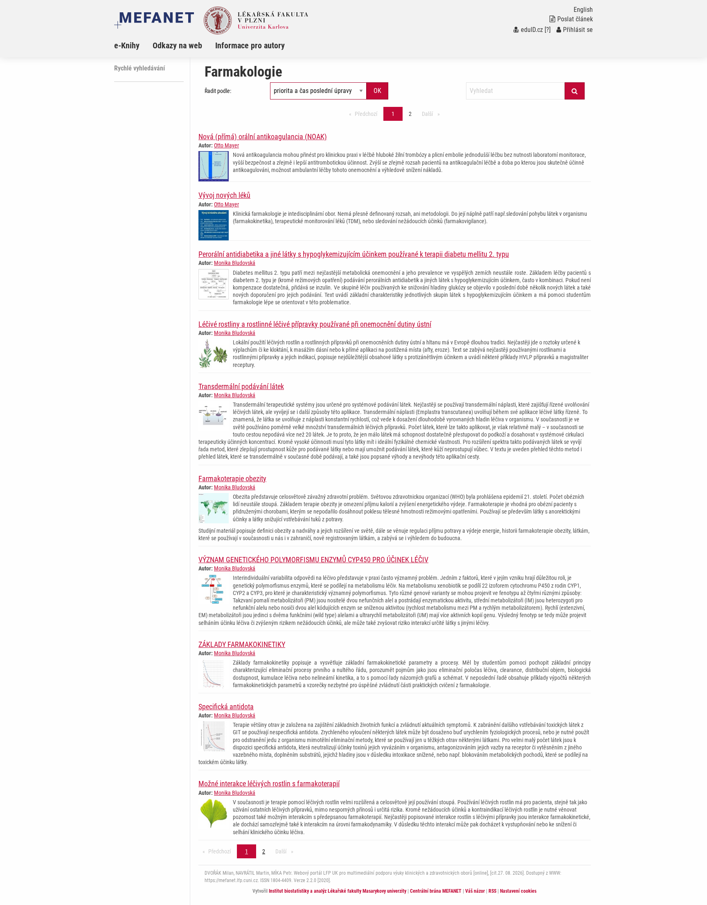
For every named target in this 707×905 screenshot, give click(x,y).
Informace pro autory (250, 45)
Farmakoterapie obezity (232, 478)
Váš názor (475, 891)
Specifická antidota (226, 706)
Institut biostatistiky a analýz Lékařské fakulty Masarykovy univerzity (337, 891)
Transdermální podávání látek (241, 386)
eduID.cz (532, 30)
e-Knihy (127, 45)
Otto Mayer (226, 145)
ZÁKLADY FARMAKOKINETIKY (241, 644)
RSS (492, 891)
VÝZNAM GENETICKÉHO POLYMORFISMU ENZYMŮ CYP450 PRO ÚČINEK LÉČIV (313, 559)
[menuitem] (133, 45)
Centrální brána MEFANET (436, 891)
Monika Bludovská (234, 263)
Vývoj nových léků (224, 195)
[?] (548, 30)
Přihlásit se (578, 30)
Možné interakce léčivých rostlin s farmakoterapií (269, 783)
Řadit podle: (218, 91)
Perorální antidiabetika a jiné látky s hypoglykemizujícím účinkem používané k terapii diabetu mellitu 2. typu (353, 254)
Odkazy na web (177, 45)
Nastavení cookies (518, 891)
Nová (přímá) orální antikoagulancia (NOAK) (262, 136)
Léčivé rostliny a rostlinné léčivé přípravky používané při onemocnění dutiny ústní (314, 324)
